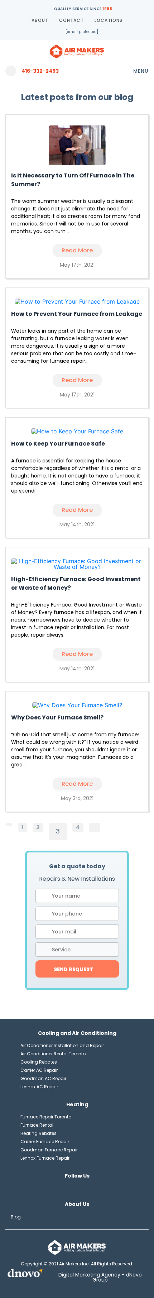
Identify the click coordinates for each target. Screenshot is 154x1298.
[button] (77, 949)
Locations (108, 20)
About (40, 20)
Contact (71, 20)
